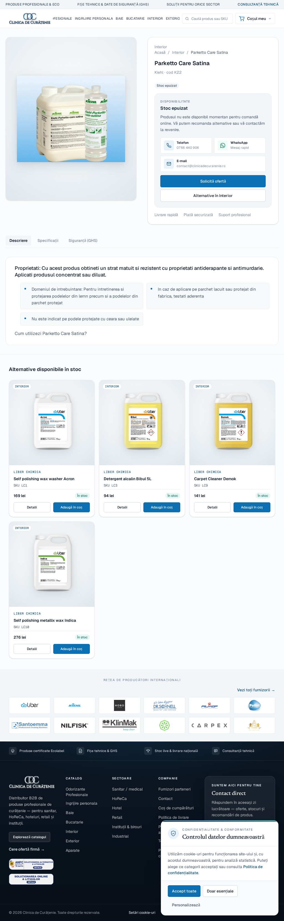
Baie (70, 812)
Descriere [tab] (18, 240)
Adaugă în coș (71, 507)
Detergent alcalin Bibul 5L (127, 478)
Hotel (117, 807)
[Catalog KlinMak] (119, 725)
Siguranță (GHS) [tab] (83, 240)
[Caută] (187, 19)
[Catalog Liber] (29, 705)
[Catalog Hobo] (119, 705)
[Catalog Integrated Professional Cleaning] (164, 725)
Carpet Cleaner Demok (215, 478)
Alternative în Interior (213, 195)
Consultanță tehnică (258, 4)
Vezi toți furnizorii (253, 689)
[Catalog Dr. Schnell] (164, 705)
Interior (178, 52)
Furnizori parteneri (174, 789)
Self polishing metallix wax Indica (45, 620)
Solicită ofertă (213, 181)
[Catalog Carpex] (209, 725)
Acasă (160, 52)
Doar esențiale (220, 891)
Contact (165, 798)
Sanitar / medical (127, 789)
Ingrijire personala (81, 803)
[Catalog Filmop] (209, 705)
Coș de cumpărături (176, 807)
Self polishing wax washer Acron (44, 478)
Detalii (32, 507)
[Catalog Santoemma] (29, 725)
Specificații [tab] (48, 240)
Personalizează (186, 904)
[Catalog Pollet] (254, 705)
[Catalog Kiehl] (74, 705)
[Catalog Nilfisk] (74, 725)
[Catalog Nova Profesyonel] (254, 725)
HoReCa (119, 798)
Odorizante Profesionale (77, 792)
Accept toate (184, 891)
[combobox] (210, 18)
